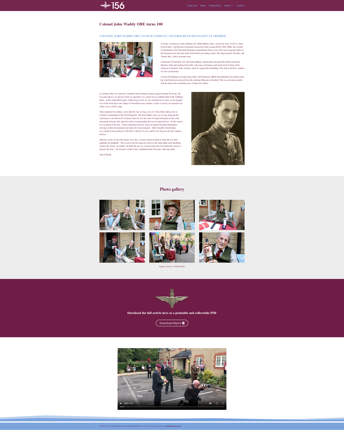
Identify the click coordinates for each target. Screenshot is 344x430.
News (203, 6)
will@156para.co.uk (173, 426)
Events (227, 6)
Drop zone (192, 6)
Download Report (170, 323)
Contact (241, 6)
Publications (215, 6)
